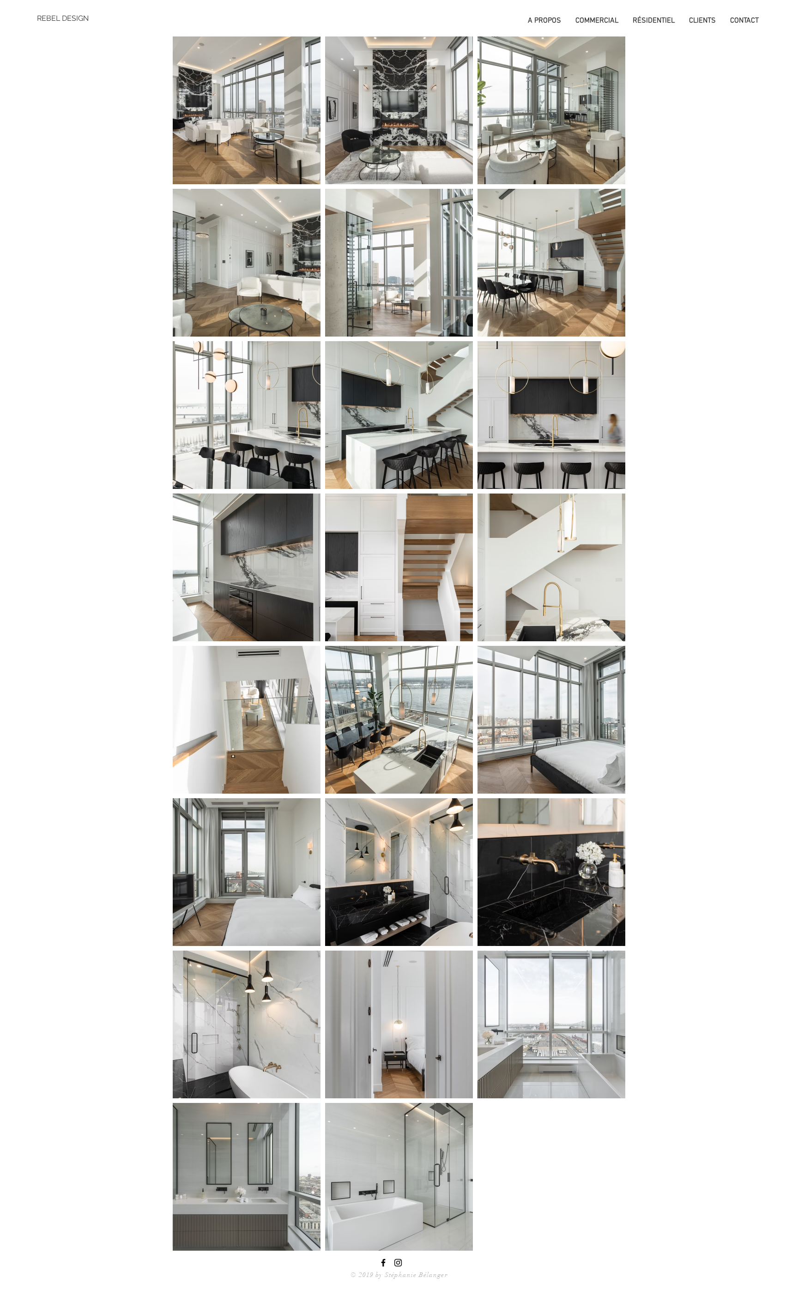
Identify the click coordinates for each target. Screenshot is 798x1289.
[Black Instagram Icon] (398, 1263)
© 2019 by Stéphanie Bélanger (399, 1275)
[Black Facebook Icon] (383, 1263)
